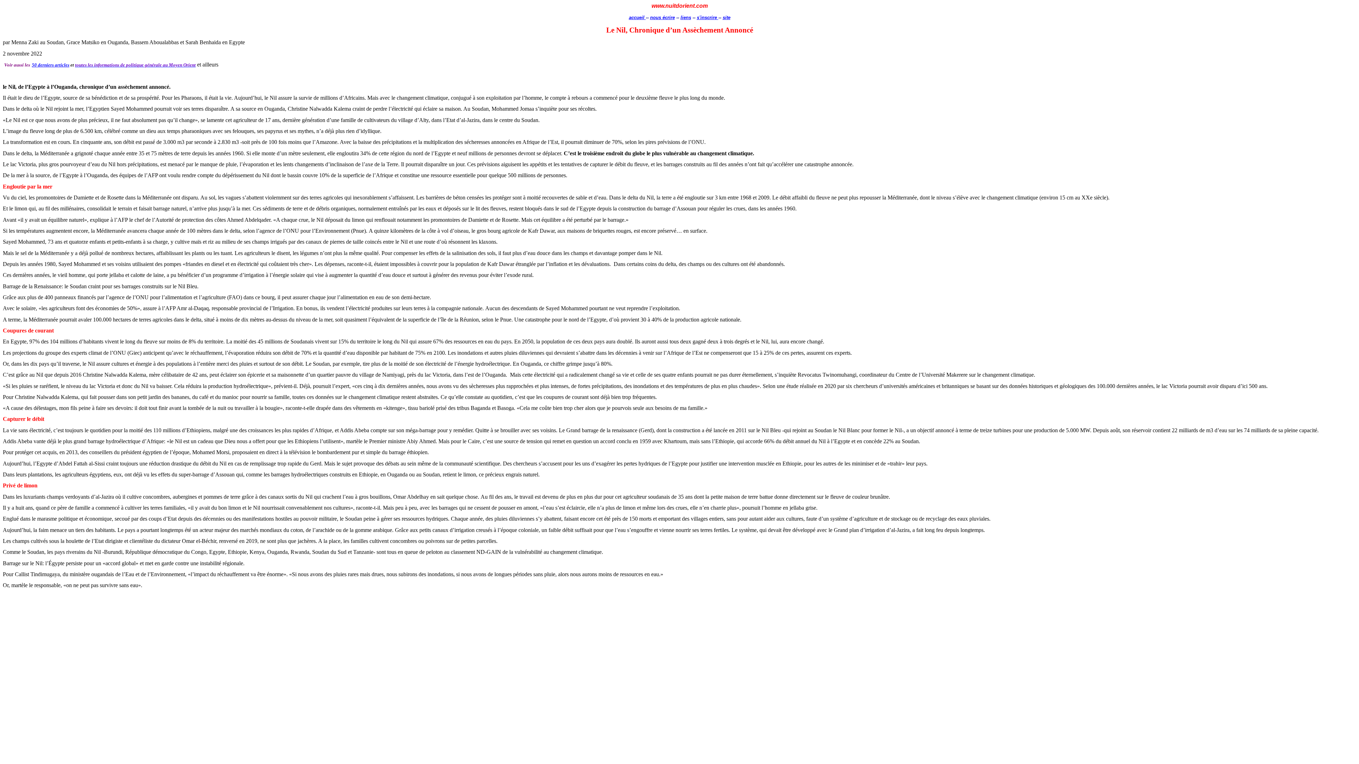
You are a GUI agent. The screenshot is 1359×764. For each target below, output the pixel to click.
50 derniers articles (50, 65)
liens (686, 17)
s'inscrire (707, 17)
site (726, 17)
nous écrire (662, 17)
